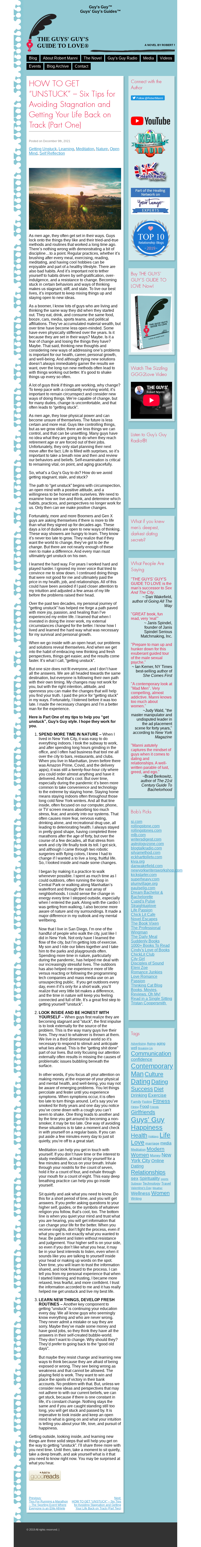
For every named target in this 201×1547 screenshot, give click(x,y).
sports (164, 1178)
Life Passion (141, 910)
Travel (166, 1183)
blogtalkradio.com (146, 848)
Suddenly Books (145, 941)
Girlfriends (143, 1112)
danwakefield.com (147, 866)
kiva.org (138, 861)
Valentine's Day (141, 1188)
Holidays (153, 1136)
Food (144, 1106)
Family (136, 1101)
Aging (151, 1043)
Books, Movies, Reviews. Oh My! (145, 992)
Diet (158, 1089)
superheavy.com (145, 879)
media (165, 1143)
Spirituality (149, 1178)
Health (139, 1135)
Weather (157, 1188)
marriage (152, 1143)
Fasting (147, 1101)
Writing (136, 1198)
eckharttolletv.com (146, 857)
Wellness (140, 1193)
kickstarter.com (144, 875)
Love (137, 1142)
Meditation (85, 149)
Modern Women (147, 1152)
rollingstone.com (145, 826)
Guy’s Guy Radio (122, 58)
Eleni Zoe (139, 968)
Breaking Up (145, 1048)
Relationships (148, 1172)
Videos (166, 58)
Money (155, 1155)
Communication (151, 1053)
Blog (33, 58)
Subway (136, 1183)
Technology (151, 1183)
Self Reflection (52, 153)
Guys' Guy (147, 1120)
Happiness (147, 1127)
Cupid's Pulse (143, 901)
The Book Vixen (145, 923)
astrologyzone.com (147, 844)
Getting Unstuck (43, 149)
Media (148, 58)
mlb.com (138, 835)
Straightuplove (143, 906)
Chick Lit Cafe (143, 914)
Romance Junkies (146, 972)
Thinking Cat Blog (146, 985)
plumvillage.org (144, 883)
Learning (66, 149)
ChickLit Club (142, 954)
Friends (154, 1106)
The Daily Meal (144, 937)
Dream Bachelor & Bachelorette (147, 894)
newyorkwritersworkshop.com (156, 870)
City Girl (138, 959)
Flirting (135, 1106)
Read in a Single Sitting (151, 999)
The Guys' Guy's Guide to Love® (63, 42)
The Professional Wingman (146, 930)
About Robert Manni (60, 58)
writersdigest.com (146, 839)
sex (134, 1178)
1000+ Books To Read (150, 945)
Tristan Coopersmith (149, 1003)
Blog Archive (58, 66)
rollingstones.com (146, 830)
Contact (81, 66)
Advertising (138, 1043)
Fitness (161, 1101)
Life (165, 1135)
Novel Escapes (144, 919)
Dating (140, 1081)
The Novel (93, 58)
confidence (141, 1059)
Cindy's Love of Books (150, 950)
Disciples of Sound (147, 963)
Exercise (157, 1095)
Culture (154, 1074)
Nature (102, 149)
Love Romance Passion (144, 978)
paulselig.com (143, 888)
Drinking (139, 1095)
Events (35, 66)
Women (160, 1193)
